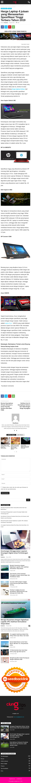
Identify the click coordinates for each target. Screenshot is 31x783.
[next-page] (16, 452)
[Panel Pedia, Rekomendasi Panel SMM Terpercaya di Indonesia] (25, 440)
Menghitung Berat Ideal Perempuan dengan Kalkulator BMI (19, 658)
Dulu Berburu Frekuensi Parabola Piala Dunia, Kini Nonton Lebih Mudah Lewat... (19, 743)
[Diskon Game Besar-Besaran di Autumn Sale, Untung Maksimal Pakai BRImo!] (15, 440)
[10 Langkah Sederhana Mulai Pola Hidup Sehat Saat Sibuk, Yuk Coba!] (5, 636)
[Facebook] (2, 27)
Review (9, 8)
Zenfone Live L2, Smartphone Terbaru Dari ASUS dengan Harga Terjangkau (24, 405)
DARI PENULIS (20, 434)
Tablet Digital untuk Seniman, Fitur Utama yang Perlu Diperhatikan (5, 447)
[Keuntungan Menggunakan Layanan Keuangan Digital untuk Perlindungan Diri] (15, 539)
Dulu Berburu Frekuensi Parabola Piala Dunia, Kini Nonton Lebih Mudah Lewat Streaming (15, 517)
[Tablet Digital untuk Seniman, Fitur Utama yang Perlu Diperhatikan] (5, 440)
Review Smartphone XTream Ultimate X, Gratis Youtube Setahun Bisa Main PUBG (7, 406)
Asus (2, 771)
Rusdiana (6, 22)
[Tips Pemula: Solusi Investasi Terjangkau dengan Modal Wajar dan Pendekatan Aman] (5, 576)
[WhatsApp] (13, 27)
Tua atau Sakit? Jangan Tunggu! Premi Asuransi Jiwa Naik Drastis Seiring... (18, 583)
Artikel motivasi (4, 761)
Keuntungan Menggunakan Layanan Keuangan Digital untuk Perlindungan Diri (14, 512)
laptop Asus (8, 323)
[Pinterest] (9, 27)
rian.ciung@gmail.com (19, 717)
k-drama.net (19, 778)
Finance (2, 766)
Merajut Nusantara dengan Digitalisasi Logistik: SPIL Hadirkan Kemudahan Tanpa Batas (14, 521)
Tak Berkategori (4, 756)
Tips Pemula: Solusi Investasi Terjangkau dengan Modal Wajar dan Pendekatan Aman (20, 575)
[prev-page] (14, 452)
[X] (6, 27)
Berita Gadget (8, 5)
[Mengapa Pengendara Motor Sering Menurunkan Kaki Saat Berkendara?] (5, 728)
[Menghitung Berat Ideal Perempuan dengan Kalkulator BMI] (5, 660)
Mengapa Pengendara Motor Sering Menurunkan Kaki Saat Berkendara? (13, 508)
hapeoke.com (12, 778)
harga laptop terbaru (18, 89)
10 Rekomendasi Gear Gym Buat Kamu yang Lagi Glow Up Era (18, 650)
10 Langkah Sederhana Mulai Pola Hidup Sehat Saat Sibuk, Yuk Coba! (15, 526)
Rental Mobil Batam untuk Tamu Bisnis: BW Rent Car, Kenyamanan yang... (19, 643)
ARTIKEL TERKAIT (11, 434)
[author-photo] (15, 417)
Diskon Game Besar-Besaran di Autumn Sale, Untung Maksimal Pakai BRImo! (15, 447)
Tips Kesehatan (4, 768)
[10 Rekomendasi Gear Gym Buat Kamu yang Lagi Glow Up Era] (5, 652)
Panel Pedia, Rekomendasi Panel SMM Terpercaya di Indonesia (25, 447)
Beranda (2, 5)
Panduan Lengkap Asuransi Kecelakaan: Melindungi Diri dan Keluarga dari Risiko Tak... (18, 591)
